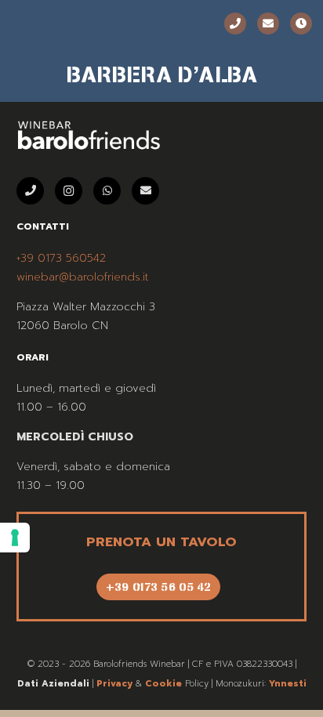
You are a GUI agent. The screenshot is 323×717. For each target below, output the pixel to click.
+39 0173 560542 (61, 258)
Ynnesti (288, 683)
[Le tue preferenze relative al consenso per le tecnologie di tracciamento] (15, 537)
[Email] (268, 23)
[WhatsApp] (107, 191)
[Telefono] (235, 23)
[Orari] (301, 23)
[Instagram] (68, 191)
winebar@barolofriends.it (82, 277)
